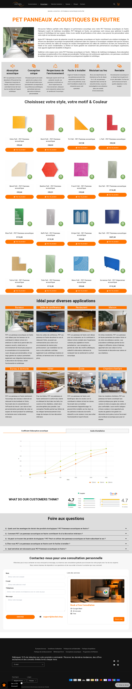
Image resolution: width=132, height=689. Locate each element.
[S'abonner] (42, 665)
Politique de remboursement (43, 652)
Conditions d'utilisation (55, 648)
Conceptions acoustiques (73, 652)
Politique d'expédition (88, 648)
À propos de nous (40, 648)
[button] (33, 4)
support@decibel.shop (53, 617)
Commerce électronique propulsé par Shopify (36, 687)
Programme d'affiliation (90, 652)
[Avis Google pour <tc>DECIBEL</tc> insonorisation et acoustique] (113, 503)
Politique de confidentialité (72, 648)
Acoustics (56, 11)
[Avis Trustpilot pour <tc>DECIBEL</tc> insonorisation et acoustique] (81, 503)
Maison (50, 11)
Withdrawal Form (59, 652)
